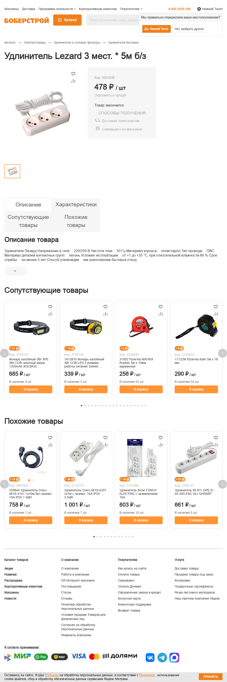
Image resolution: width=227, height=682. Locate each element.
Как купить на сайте (132, 568)
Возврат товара (129, 610)
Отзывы (66, 598)
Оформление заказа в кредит (139, 592)
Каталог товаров (16, 560)
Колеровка (182, 580)
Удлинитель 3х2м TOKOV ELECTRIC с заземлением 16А (138, 493)
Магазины (11, 592)
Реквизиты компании (76, 635)
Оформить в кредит (110, 95)
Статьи (66, 592)
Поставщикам (71, 586)
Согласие (52, 675)
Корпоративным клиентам (23, 586)
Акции (8, 568)
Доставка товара (187, 568)
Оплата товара (129, 574)
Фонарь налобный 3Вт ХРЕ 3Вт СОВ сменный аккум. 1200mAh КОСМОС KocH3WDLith (29, 362)
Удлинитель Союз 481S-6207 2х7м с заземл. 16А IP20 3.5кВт (85, 493)
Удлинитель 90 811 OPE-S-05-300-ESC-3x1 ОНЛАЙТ (194, 491)
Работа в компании (75, 574)
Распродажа (13, 580)
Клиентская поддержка (134, 604)
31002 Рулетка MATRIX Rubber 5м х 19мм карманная (136, 362)
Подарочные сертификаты (194, 586)
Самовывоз (126, 580)
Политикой (147, 675)
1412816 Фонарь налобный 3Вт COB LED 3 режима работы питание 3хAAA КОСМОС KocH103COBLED (84, 362)
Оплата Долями (129, 586)
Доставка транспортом (120, 121)
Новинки (10, 574)
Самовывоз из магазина (122, 129)
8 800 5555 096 (179, 9)
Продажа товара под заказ (194, 574)
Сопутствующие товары (28, 221)
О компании (70, 568)
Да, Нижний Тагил (156, 28)
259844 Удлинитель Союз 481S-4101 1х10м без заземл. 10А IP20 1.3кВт (30, 493)
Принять (210, 676)
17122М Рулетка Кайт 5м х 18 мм (196, 361)
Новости (10, 598)
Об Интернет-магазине (78, 580)
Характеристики (76, 204)
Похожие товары (76, 221)
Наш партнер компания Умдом (197, 598)
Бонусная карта (129, 598)
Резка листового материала (195, 592)
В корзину (31, 389)
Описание (28, 204)
